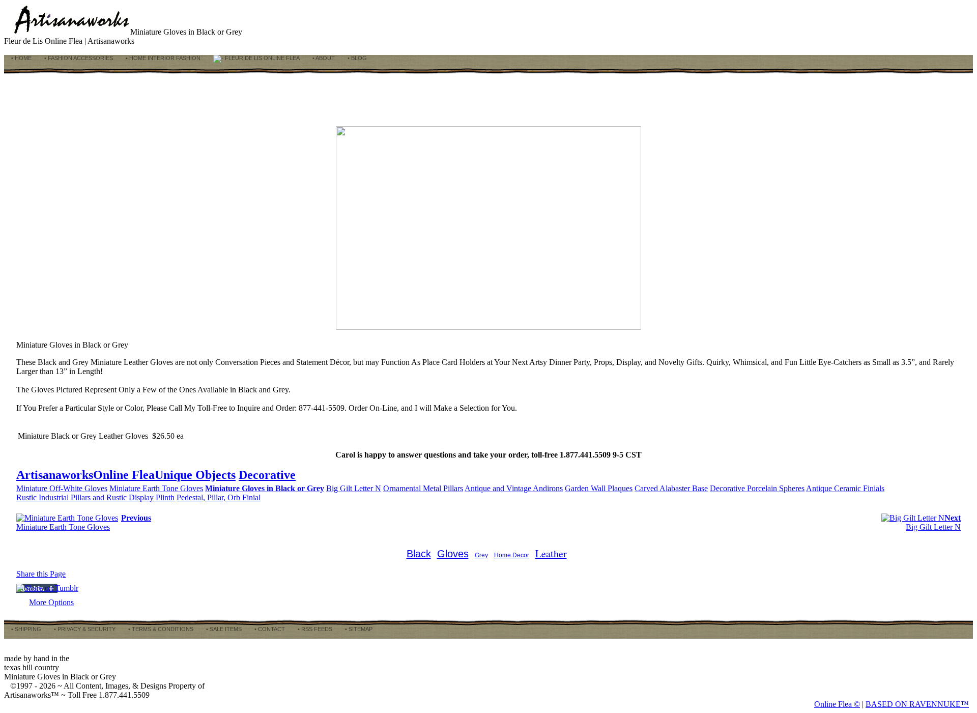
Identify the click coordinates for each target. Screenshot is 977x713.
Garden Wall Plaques (599, 488)
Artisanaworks (54, 474)
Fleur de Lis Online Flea (261, 58)
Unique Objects (195, 474)
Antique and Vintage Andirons (514, 488)
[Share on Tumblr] (47, 588)
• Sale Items (223, 629)
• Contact (269, 629)
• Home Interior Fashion (162, 58)
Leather (551, 553)
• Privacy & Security (84, 629)
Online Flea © (837, 704)
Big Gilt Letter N (353, 488)
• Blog (356, 58)
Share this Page (41, 573)
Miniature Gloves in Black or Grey (264, 488)
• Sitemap (357, 629)
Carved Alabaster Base (671, 488)
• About (323, 58)
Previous (136, 518)
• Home (21, 58)
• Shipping (25, 629)
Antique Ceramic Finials (845, 488)
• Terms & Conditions (160, 629)
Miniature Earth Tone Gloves (156, 488)
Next (952, 518)
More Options (51, 602)
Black (419, 553)
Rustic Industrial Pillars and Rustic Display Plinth (95, 497)
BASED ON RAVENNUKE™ (917, 704)
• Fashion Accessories (78, 58)
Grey (481, 555)
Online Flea (124, 474)
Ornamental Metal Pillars (423, 488)
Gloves (453, 553)
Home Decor (511, 555)
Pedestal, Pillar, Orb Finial (219, 497)
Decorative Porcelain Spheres (757, 488)
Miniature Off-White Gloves (61, 488)
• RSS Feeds (314, 629)
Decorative (267, 474)
